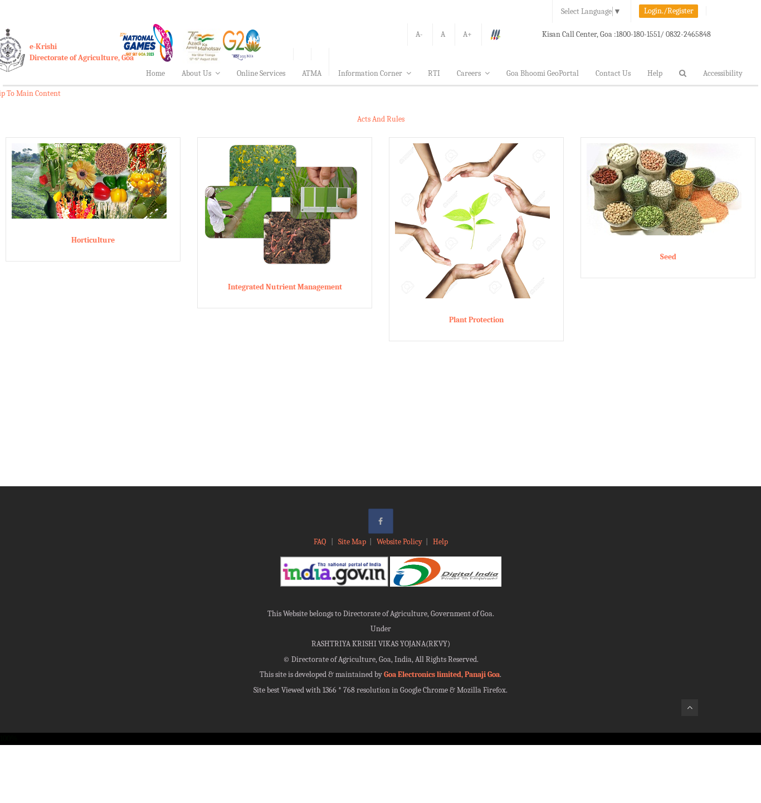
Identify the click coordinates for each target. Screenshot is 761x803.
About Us (196, 73)
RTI (434, 73)
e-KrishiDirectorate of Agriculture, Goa (82, 52)
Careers (469, 73)
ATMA (311, 73)
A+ (467, 34)
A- (419, 34)
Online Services (261, 73)
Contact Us (613, 73)
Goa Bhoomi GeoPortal (542, 73)
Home (155, 73)
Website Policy (399, 541)
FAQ (321, 541)
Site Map (352, 541)
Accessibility (723, 73)
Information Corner (370, 73)
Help (654, 73)
